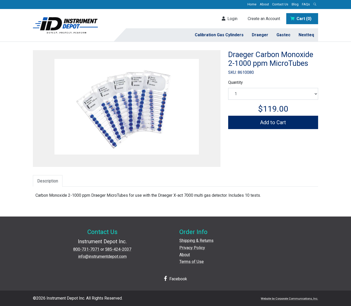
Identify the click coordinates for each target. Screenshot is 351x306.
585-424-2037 (118, 249)
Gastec (283, 34)
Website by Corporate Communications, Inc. (289, 298)
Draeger (260, 34)
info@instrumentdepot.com (102, 256)
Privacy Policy (192, 247)
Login (231, 18)
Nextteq (306, 34)
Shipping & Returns (196, 240)
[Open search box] (314, 4)
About (264, 4)
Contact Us (280, 4)
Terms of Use (191, 261)
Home (251, 4)
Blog (295, 4)
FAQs (306, 4)
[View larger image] (127, 107)
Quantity (235, 82)
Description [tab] (47, 180)
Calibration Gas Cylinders (219, 34)
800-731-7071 (86, 249)
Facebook (177, 278)
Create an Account (264, 18)
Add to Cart (273, 122)
